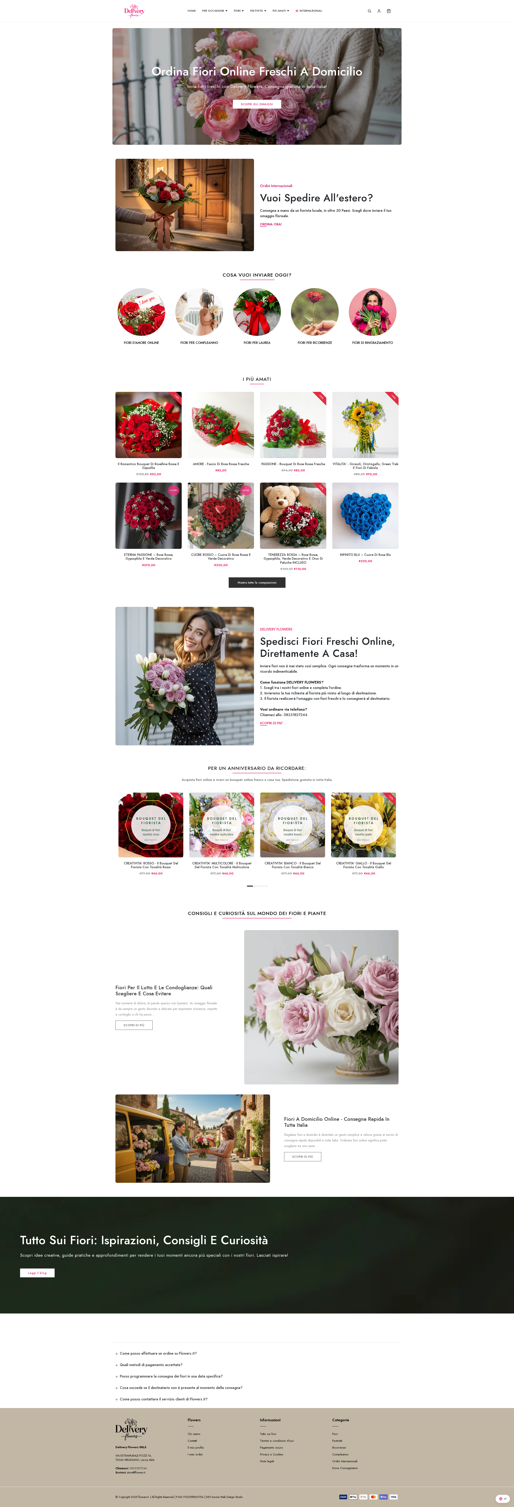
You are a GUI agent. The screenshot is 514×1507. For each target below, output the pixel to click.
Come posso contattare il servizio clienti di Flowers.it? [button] (164, 1399)
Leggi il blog (37, 1273)
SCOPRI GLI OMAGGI (257, 104)
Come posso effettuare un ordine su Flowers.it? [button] (158, 1353)
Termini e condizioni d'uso (277, 1441)
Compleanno (340, 1454)
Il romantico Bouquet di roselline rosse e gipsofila (148, 466)
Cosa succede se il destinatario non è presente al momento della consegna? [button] (181, 1387)
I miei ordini (195, 1454)
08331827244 (295, 714)
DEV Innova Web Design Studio (224, 1497)
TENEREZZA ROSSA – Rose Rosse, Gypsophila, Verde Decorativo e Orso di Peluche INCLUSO (293, 558)
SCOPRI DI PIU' (271, 723)
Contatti (192, 1441)
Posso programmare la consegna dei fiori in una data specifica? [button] (171, 1376)
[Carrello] (389, 11)
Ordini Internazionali (344, 1461)
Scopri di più (134, 1025)
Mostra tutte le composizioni (257, 582)
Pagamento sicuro (271, 1447)
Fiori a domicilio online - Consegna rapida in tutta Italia (337, 1122)
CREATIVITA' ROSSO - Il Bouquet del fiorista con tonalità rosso (151, 865)
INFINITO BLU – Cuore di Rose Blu (365, 554)
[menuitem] (192, 11)
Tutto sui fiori (268, 1434)
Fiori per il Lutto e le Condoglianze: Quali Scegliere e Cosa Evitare (163, 990)
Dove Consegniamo (345, 1468)
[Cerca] (369, 11)
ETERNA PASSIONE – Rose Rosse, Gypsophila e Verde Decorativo (148, 556)
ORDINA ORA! (270, 224)
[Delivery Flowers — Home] (134, 11)
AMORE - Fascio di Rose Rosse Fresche (221, 464)
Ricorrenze (339, 1447)
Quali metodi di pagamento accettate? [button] (151, 1364)
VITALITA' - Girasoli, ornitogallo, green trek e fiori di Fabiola (365, 466)
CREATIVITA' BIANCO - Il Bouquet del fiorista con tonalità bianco (293, 865)
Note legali (267, 1461)
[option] (141, 317)
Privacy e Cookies (271, 1454)
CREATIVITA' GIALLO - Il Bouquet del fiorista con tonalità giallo (363, 865)
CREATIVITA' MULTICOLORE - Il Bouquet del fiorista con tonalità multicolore (222, 865)
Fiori (335, 1434)
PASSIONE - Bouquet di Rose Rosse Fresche (293, 464)
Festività (337, 1441)
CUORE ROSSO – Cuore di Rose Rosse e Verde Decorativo (221, 556)
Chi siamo (194, 1434)
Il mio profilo (196, 1447)
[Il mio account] (379, 11)
